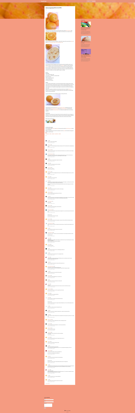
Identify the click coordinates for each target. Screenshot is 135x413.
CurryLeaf (49, 293)
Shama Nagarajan (50, 201)
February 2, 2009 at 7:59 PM (51, 178)
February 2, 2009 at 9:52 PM (51, 207)
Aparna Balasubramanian (51, 266)
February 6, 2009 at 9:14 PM (51, 362)
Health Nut (43, 1)
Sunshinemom (49, 171)
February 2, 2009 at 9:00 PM (51, 194)
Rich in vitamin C (68, 30)
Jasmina (54, 128)
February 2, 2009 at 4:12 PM (51, 156)
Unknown (49, 176)
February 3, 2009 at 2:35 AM (51, 230)
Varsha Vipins (49, 167)
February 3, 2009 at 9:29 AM (51, 277)
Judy (48, 345)
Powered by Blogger (67, 410)
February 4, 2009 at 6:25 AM (51, 339)
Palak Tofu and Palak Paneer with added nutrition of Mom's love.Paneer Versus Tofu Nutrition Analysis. (85, 28)
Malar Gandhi (49, 350)
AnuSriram (49, 341)
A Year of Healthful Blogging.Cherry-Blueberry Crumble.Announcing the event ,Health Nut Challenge (85, 56)
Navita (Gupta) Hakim (50, 223)
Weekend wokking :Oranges (61, 107)
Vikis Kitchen (49, 332)
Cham (48, 271)
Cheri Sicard (49, 275)
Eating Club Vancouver (54, 108)
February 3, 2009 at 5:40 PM (51, 312)
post (64, 130)
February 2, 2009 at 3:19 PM (51, 147)
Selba (48, 310)
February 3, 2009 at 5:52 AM (51, 246)
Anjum (48, 356)
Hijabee (57, 128)
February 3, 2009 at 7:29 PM (51, 321)
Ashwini (49, 297)
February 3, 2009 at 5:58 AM (51, 250)
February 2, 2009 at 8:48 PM (51, 185)
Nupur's (63, 65)
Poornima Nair (49, 149)
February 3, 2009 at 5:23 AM (51, 242)
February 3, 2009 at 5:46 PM (51, 317)
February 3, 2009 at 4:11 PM (51, 299)
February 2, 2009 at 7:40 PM (51, 174)
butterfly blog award (69, 128)
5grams (72, 41)
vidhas (48, 196)
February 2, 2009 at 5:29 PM (51, 169)
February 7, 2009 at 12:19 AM (51, 367)
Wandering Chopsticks (56, 109)
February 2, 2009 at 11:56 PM (51, 212)
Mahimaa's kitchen (50, 209)
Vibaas (48, 314)
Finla (48, 252)
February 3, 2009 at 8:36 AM (51, 273)
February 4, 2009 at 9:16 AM (51, 358)
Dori (48, 140)
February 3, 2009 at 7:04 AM (51, 264)
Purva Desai (49, 323)
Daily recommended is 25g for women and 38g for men (55, 42)
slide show (69, 89)
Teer (48, 364)
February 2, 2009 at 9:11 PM (51, 203)
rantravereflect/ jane (50, 232)
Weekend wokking (64, 108)
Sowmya (47, 66)
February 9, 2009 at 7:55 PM (51, 377)
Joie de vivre (49, 144)
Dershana (49, 187)
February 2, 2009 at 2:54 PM (51, 142)
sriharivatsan (49, 205)
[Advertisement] (59, 391)
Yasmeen (49, 369)
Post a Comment (48, 383)
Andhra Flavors (49, 319)
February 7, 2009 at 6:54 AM (51, 373)
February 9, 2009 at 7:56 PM (51, 381)
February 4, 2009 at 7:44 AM (51, 348)
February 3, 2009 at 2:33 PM (51, 295)
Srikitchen (49, 244)
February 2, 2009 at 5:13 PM (51, 165)
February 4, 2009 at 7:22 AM (51, 343)
